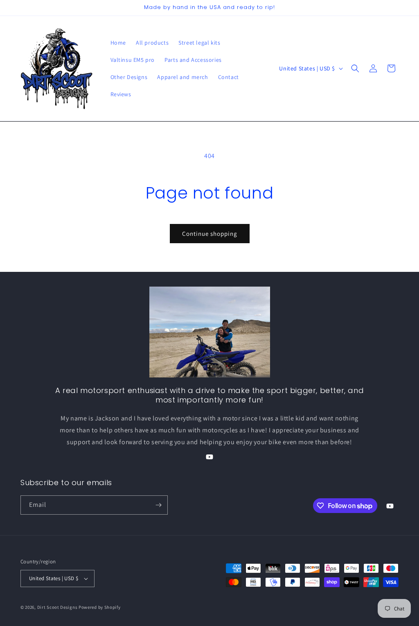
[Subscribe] (158, 505)
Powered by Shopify (100, 607)
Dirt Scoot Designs (57, 607)
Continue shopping (209, 233)
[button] (355, 68)
